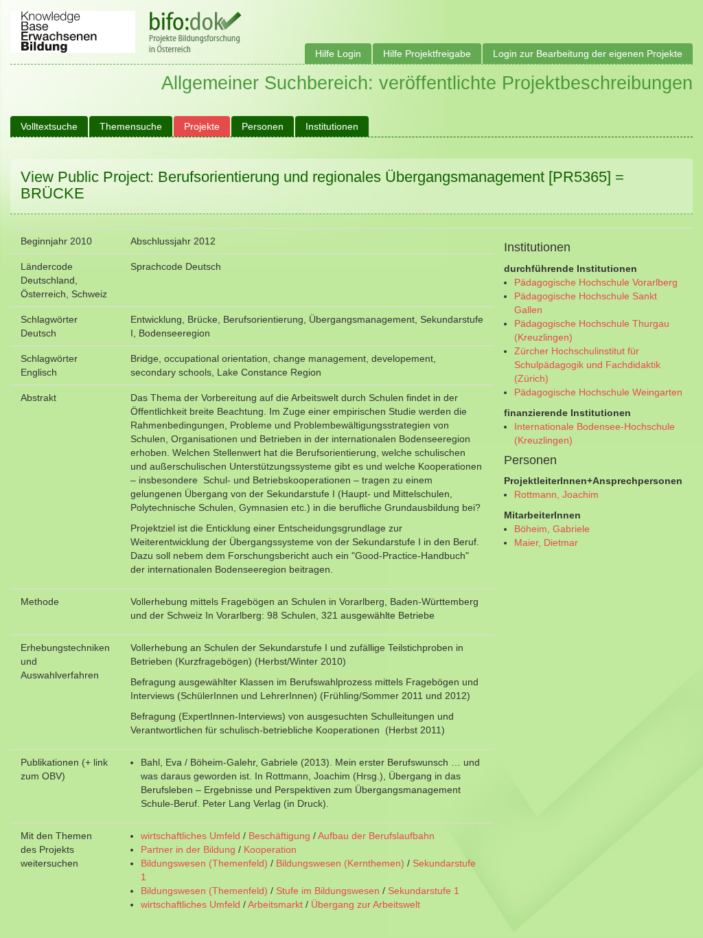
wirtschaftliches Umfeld (190, 835)
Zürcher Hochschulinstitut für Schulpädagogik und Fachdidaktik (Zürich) (587, 364)
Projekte (202, 126)
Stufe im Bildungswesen (328, 890)
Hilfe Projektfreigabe (427, 53)
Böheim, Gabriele (552, 528)
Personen (263, 126)
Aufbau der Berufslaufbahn (376, 835)
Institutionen (332, 126)
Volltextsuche (49, 126)
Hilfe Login (338, 53)
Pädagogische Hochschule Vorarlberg (596, 282)
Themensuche (131, 126)
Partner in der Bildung (188, 849)
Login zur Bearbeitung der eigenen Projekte (587, 53)
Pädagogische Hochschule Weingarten (598, 392)
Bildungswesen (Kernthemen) (340, 863)
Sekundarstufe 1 (423, 890)
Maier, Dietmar (546, 542)
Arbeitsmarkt (275, 904)
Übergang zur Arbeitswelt (365, 904)
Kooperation (270, 849)
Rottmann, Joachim (556, 494)
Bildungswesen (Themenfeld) (204, 863)
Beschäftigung (279, 835)
